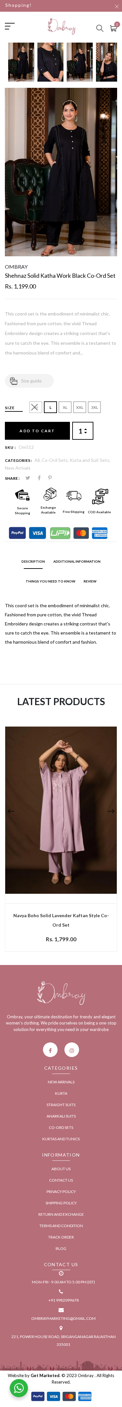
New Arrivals (18, 468)
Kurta (61, 1093)
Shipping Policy (61, 1202)
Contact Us (61, 1180)
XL (65, 407)
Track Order (61, 1237)
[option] (21, 65)
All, (38, 460)
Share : (12, 478)
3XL (94, 407)
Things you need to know (50, 581)
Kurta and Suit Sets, (90, 460)
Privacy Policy (61, 1191)
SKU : (10, 447)
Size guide (31, 380)
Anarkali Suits (61, 1116)
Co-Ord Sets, (56, 460)
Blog (61, 1248)
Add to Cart (37, 430)
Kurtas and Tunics (61, 1138)
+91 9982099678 (63, 1300)
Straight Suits (61, 1104)
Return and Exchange (61, 1214)
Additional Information (77, 561)
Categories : (18, 460)
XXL (79, 407)
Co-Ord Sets (61, 1127)
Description (33, 561)
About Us (61, 1168)
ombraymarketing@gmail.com (63, 1318)
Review (90, 581)
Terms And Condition (61, 1225)
